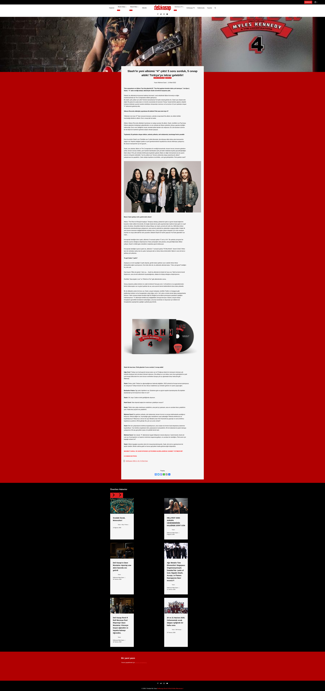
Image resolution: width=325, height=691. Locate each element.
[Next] (120, 495)
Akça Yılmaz (124, 524)
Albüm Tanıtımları (159, 77)
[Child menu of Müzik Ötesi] (130, 10)
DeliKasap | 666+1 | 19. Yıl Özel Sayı (136, 461)
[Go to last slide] (113, 495)
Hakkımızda (200, 8)
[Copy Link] (166, 474)
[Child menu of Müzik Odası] (118, 10)
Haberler (111, 8)
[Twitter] (161, 14)
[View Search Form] (215, 7)
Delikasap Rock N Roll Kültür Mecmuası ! (170, 688)
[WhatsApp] (163, 474)
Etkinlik (144, 8)
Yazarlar (209, 8)
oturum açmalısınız (141, 662)
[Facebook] (157, 14)
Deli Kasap (177, 629)
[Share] (169, 474)
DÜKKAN (308, 2)
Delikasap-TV (191, 8)
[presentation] (122, 506)
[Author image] (151, 82)
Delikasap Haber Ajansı (172, 532)
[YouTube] (167, 14)
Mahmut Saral (162, 82)
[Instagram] (164, 14)
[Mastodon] (161, 474)
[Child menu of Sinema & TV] (175, 10)
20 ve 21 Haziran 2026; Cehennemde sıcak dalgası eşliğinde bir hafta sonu (175, 621)
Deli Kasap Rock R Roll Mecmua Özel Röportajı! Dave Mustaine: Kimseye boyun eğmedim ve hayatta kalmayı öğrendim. (121, 625)
